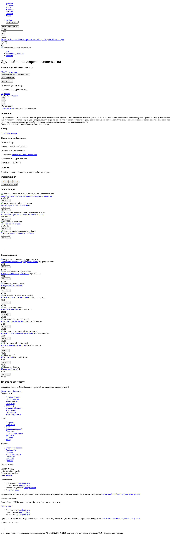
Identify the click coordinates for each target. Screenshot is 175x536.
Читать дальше (7, 506)
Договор (9, 438)
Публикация (11, 412)
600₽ (4, 338)
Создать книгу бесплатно (11, 391)
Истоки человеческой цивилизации (15, 205)
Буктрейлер (10, 404)
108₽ (4, 362)
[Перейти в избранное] (2, 43)
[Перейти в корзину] (5, 43)
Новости (9, 14)
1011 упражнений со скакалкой (13, 345)
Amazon (34, 155)
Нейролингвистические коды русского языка (19, 262)
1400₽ (4, 315)
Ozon (29, 155)
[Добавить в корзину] (10, 81)
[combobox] (87, 31)
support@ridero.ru (23, 483)
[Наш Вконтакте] (7, 527)
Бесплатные (33, 40)
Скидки (41, 40)
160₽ (4, 291)
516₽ (4, 303)
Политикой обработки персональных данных (121, 494)
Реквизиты (10, 435)
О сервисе (10, 5)
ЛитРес (15, 155)
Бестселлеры (23, 40)
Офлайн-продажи (13, 397)
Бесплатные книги (13, 454)
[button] (87, 34)
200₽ (4, 238)
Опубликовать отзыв (9, 184)
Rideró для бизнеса (13, 414)
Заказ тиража (11, 410)
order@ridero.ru (30, 488)
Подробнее (5, 94)
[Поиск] (3, 34)
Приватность (11, 431)
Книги (8, 427)
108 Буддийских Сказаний (11, 286)
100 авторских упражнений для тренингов (18, 333)
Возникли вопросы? (14, 429)
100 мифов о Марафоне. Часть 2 (14, 321)
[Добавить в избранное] (3, 99)
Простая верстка (12, 399)
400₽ (4, 201)
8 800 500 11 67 (7, 475)
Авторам (9, 12)
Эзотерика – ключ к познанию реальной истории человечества (26, 196)
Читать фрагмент (8, 77)
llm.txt (8, 440)
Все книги (5, 40)
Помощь (9, 20)
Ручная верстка (12, 401)
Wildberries (22, 155)
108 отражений (7, 357)
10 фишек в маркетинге (10, 309)
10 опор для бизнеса (9, 369)
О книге (4, 108)
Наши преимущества (14, 433)
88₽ (3, 350)
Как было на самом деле (11, 224)
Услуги (8, 7)
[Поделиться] (3, 103)
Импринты (13, 40)
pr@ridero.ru (14, 490)
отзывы (11, 108)
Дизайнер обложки (13, 408)
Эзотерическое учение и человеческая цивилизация (22, 214)
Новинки (9, 452)
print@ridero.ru (24, 486)
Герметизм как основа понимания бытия (17, 233)
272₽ (4, 327)
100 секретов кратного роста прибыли (16, 297)
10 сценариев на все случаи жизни (15, 274)
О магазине (10, 425)
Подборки (49, 40)
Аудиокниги (11, 450)
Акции (8, 16)
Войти (4, 29)
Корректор (10, 406)
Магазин (9, 3)
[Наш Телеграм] (7, 529)
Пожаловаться (7, 106)
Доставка (9, 461)
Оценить (15, 96)
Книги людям (58, 40)
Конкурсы (10, 9)
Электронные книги (14, 448)
